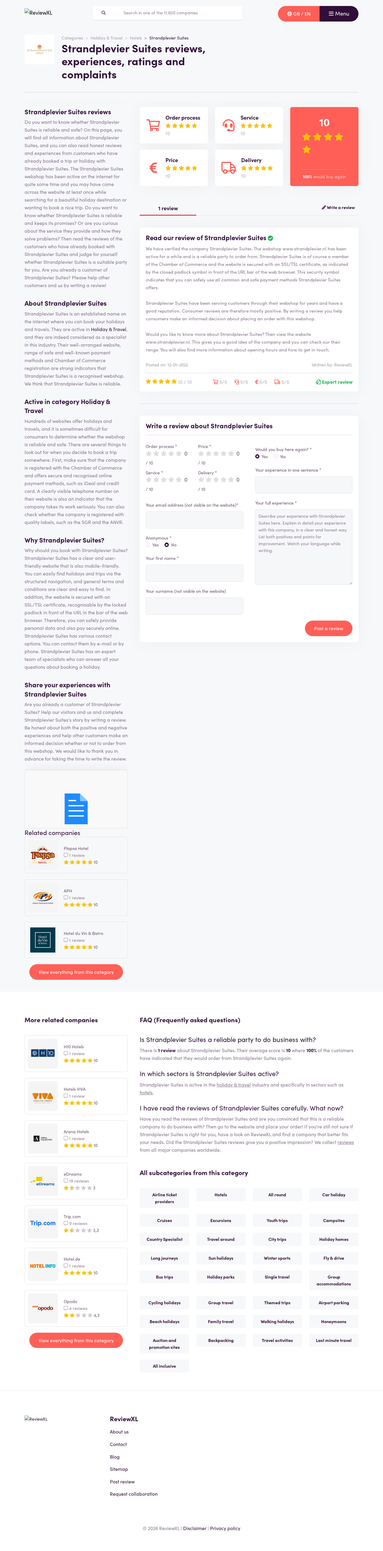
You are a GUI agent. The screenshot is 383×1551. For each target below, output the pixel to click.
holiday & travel (234, 1084)
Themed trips (277, 1302)
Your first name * (162, 558)
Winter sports (277, 1258)
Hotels (136, 38)
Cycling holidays (164, 1302)
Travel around (221, 1239)
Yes (155, 545)
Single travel (277, 1277)
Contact (118, 1444)
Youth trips (277, 1220)
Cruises (164, 1220)
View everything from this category (76, 971)
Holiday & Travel (106, 38)
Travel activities (277, 1340)
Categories (72, 38)
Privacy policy (225, 1528)
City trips (277, 1239)
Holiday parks (221, 1277)
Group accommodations (334, 1280)
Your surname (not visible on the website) (186, 591)
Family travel (221, 1321)
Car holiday (333, 1194)
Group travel (220, 1302)
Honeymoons (333, 1321)
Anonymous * (158, 538)
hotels (146, 1092)
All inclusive (164, 1366)
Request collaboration (134, 1493)
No (174, 545)
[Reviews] (38, 14)
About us (119, 1431)
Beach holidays (165, 1321)
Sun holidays (221, 1258)
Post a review (328, 628)
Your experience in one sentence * (288, 470)
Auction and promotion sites (164, 1343)
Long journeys (164, 1258)
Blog (115, 1456)
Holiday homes (334, 1239)
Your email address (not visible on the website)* (192, 505)
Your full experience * (276, 503)
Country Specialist (165, 1239)
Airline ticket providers (164, 1198)
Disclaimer (194, 1528)
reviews (346, 1142)
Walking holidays (277, 1321)
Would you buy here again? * (283, 449)
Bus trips (164, 1277)
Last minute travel (334, 1340)
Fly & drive (333, 1258)
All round (277, 1194)
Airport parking (334, 1302)
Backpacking (221, 1340)
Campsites (334, 1220)
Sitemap (119, 1468)
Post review (122, 1481)
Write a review (340, 207)
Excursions (220, 1220)
